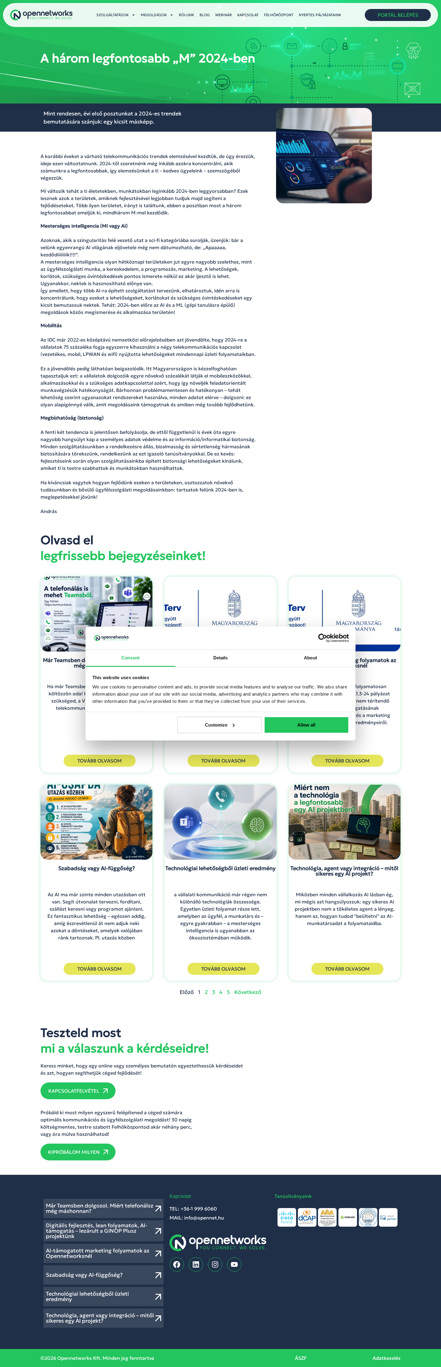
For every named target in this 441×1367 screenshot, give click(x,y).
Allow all (306, 724)
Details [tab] (220, 657)
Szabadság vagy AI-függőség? (84, 1274)
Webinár (223, 15)
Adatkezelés (386, 1358)
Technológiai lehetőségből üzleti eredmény (87, 1296)
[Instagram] (215, 1264)
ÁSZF (301, 1358)
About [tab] (310, 657)
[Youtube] (234, 1264)
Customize (216, 724)
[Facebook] (177, 1264)
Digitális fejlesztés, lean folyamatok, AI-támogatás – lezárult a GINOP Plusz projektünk (96, 1231)
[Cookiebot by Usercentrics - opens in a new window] (322, 638)
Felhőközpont (278, 15)
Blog (205, 15)
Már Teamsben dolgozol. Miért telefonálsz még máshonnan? (99, 1208)
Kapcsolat (248, 15)
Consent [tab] (131, 657)
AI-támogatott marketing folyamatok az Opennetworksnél (97, 1253)
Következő (247, 992)
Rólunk (186, 15)
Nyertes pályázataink (320, 15)
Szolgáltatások (112, 15)
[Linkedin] (196, 1264)
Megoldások (154, 15)
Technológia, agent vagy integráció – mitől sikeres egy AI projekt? (100, 1318)
